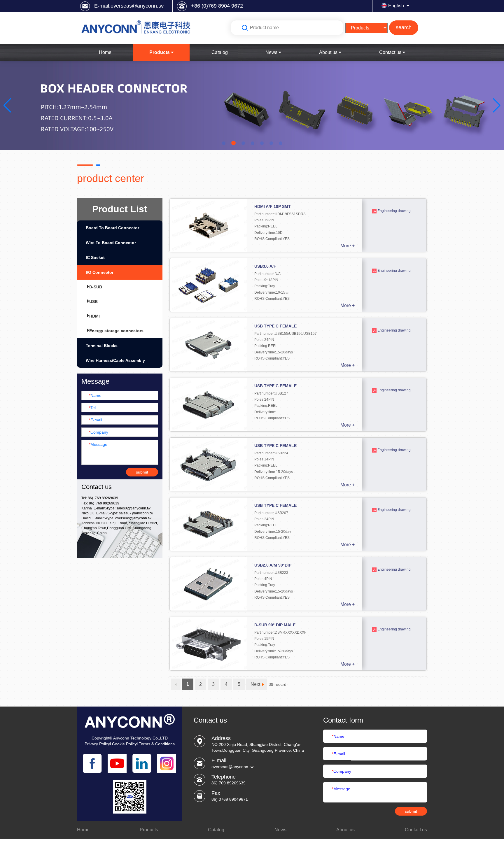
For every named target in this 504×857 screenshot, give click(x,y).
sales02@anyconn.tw (133, 508)
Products (160, 52)
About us (329, 52)
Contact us (390, 52)
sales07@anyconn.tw (136, 513)
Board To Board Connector (112, 227)
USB (93, 301)
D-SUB (95, 287)
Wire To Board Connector (111, 242)
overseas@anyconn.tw (133, 518)
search (404, 27)
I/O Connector (99, 272)
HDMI (94, 316)
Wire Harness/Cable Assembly (115, 360)
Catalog (219, 52)
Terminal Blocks (102, 345)
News (272, 52)
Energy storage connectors (116, 330)
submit (142, 472)
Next (255, 684)
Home (105, 52)
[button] (7, 105)
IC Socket (95, 257)
